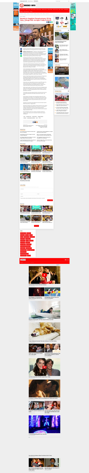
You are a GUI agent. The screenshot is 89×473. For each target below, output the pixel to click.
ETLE (31, 235)
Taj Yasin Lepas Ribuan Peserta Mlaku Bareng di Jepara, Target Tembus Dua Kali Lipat (62, 108)
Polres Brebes (28, 248)
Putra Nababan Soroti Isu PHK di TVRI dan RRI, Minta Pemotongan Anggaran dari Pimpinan (41, 126)
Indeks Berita (32, 262)
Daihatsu (22, 235)
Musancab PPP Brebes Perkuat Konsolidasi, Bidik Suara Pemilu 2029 (36, 152)
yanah (28, 255)
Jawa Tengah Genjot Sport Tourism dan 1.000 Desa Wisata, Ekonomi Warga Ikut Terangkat (62, 113)
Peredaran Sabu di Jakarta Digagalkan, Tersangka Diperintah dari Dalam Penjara (45, 132)
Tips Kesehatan (23, 255)
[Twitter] (35, 122)
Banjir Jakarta (23, 233)
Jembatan (22, 238)
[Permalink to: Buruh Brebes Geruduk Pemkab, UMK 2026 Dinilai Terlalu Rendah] (25, 176)
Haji (22, 236)
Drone (27, 235)
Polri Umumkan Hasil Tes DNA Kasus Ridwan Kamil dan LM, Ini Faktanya (27, 132)
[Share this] (47, 22)
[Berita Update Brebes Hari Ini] (27, 5)
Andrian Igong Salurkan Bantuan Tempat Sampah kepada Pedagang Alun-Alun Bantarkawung (47, 152)
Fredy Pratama (34, 116)
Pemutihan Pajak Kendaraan (25, 246)
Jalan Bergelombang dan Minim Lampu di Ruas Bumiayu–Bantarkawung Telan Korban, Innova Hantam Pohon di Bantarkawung (25, 162)
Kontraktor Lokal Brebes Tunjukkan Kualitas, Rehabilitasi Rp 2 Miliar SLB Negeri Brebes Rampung (25, 171)
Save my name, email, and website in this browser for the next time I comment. (33, 198)
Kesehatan (23, 240)
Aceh (24, 116)
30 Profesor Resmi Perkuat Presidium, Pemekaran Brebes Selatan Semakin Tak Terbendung (47, 171)
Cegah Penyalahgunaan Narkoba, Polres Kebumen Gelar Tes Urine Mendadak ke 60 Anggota (28, 140)
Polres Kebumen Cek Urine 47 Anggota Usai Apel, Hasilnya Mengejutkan (27, 135)
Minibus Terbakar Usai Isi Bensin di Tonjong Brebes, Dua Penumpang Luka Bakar (64, 50)
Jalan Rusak (32, 236)
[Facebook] (33, 122)
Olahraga (28, 242)
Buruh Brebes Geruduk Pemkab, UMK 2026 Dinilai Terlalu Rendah (25, 180)
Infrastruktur (26, 236)
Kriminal (31, 240)
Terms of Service (26, 262)
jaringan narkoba (40, 116)
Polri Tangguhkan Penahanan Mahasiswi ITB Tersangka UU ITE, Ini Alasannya (43, 137)
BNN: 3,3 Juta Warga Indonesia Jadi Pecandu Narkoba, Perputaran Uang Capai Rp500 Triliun (44, 135)
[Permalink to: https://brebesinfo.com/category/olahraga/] (68, 91)
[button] (69, 1)
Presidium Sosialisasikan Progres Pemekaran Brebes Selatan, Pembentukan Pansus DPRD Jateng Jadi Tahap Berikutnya (36, 162)
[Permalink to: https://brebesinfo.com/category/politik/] (68, 65)
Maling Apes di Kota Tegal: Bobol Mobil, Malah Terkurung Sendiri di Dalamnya (64, 54)
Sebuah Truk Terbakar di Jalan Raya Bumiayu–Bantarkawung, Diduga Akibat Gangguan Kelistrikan (64, 59)
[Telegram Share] (50, 22)
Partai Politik (23, 244)
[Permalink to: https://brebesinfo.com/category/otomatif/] (68, 30)
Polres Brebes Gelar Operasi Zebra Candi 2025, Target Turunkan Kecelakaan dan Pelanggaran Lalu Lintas (64, 45)
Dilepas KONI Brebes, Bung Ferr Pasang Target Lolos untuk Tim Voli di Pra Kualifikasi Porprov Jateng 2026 (62, 105)
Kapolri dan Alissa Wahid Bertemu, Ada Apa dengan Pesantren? (28, 125)
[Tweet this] (48, 22)
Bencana (29, 233)
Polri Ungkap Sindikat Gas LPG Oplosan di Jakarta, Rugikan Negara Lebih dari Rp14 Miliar (28, 137)
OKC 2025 (23, 242)
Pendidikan (23, 248)
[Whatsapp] (52, 22)
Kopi (27, 240)
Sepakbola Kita (23, 251)
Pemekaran (29, 244)
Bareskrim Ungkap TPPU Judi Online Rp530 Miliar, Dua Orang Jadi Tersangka (44, 140)
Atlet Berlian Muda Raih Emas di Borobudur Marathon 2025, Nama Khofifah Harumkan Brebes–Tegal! (61, 102)
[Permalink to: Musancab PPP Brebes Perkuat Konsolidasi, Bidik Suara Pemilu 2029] (36, 148)
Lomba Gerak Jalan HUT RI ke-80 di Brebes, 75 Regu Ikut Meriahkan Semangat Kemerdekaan (61, 110)
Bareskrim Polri (28, 116)
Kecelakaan (28, 238)
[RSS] (37, 122)
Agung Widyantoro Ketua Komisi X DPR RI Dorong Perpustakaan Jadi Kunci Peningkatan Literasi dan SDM (25, 152)
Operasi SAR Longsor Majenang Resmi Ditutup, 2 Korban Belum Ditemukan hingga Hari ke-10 (36, 171)
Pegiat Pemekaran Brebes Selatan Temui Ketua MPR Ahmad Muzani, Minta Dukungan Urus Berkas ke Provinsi (47, 162)
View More (36, 225)
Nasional (21, 22)
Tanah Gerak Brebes (24, 253)
